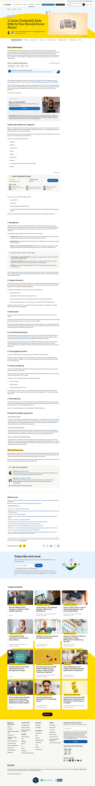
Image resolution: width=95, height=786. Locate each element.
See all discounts (53, 180)
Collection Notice (53, 734)
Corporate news (38, 749)
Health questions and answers (27, 753)
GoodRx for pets (10, 747)
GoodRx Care (10, 752)
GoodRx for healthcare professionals (26, 730)
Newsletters (23, 741)
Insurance (9, 726)
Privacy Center (52, 727)
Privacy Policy (42, 573)
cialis (18, 66)
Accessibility (38, 727)
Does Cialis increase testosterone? (16, 427)
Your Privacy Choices (53, 742)
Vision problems (72, 40)
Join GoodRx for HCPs (87, 1)
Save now (24, 108)
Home (8, 9)
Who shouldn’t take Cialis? (14, 417)
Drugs (14, 9)
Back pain (42, 40)
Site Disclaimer (52, 732)
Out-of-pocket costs (11, 743)
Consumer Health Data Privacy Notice (54, 740)
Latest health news (25, 736)
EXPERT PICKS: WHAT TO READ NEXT (23, 253)
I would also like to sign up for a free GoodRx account (27, 568)
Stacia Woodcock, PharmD (39, 31)
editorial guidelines (23, 540)
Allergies (23, 743)
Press (36, 735)
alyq (27, 66)
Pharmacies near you (25, 727)
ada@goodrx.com (83, 769)
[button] (48, 5)
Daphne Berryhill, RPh (24, 31)
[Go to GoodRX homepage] (7, 5)
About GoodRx (38, 733)
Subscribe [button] (38, 565)
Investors (37, 747)
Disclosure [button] (56, 172)
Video (22, 739)
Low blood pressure (51, 40)
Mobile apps (9, 729)
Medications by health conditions (12, 738)
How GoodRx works (25, 725)
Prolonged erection (62, 40)
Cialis (19, 9)
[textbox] (24, 565)
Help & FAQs (38, 725)
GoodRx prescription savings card (13, 732)
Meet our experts (28, 485)
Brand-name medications (12, 745)
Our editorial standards (15, 485)
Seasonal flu (23, 750)
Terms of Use (27, 573)
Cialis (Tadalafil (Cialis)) (21, 176)
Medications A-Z (10, 735)
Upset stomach (34, 40)
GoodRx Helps (38, 742)
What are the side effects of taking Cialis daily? (19, 437)
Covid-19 (23, 748)
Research (37, 737)
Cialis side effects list (16, 40)
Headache (26, 40)
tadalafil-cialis (11, 66)
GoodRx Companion (11, 750)
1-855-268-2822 (75, 769)
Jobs (36, 744)
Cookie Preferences (53, 736)
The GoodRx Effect (39, 740)
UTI (22, 746)
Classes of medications (12, 740)
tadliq (22, 66)
